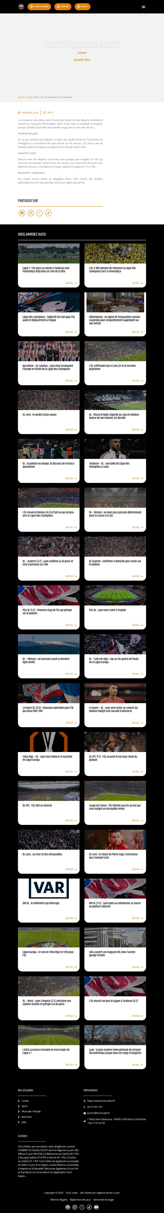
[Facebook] (22, 213)
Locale (82, 52)
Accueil (21, 97)
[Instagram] (31, 213)
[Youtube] (96, 1207)
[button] (143, 6)
